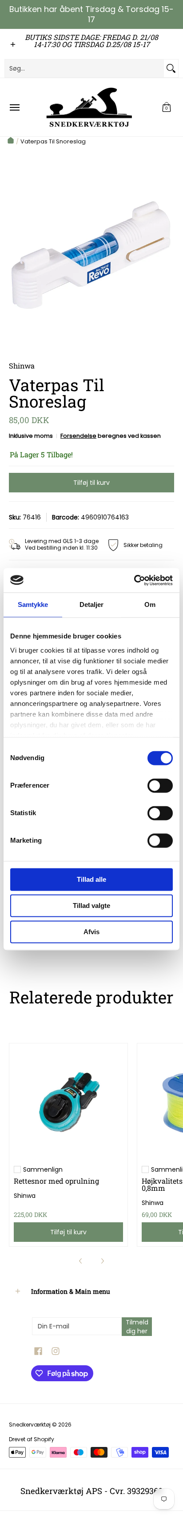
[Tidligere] (81, 1261)
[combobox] (84, 68)
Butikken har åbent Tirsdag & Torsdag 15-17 (91, 14)
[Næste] (102, 1261)
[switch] (160, 785)
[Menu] (14, 107)
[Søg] (171, 68)
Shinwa (25, 1195)
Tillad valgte (91, 905)
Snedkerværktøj (30, 1424)
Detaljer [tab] (92, 604)
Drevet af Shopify (31, 1439)
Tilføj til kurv (91, 482)
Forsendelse (78, 436)
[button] (166, 107)
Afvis (91, 931)
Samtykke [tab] (33, 604)
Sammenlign (43, 1169)
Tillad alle (91, 879)
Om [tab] (149, 604)
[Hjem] (10, 142)
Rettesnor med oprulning (56, 1180)
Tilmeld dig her (137, 1327)
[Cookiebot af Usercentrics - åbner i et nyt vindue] (134, 580)
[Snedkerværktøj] (89, 107)
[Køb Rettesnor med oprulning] (68, 1102)
